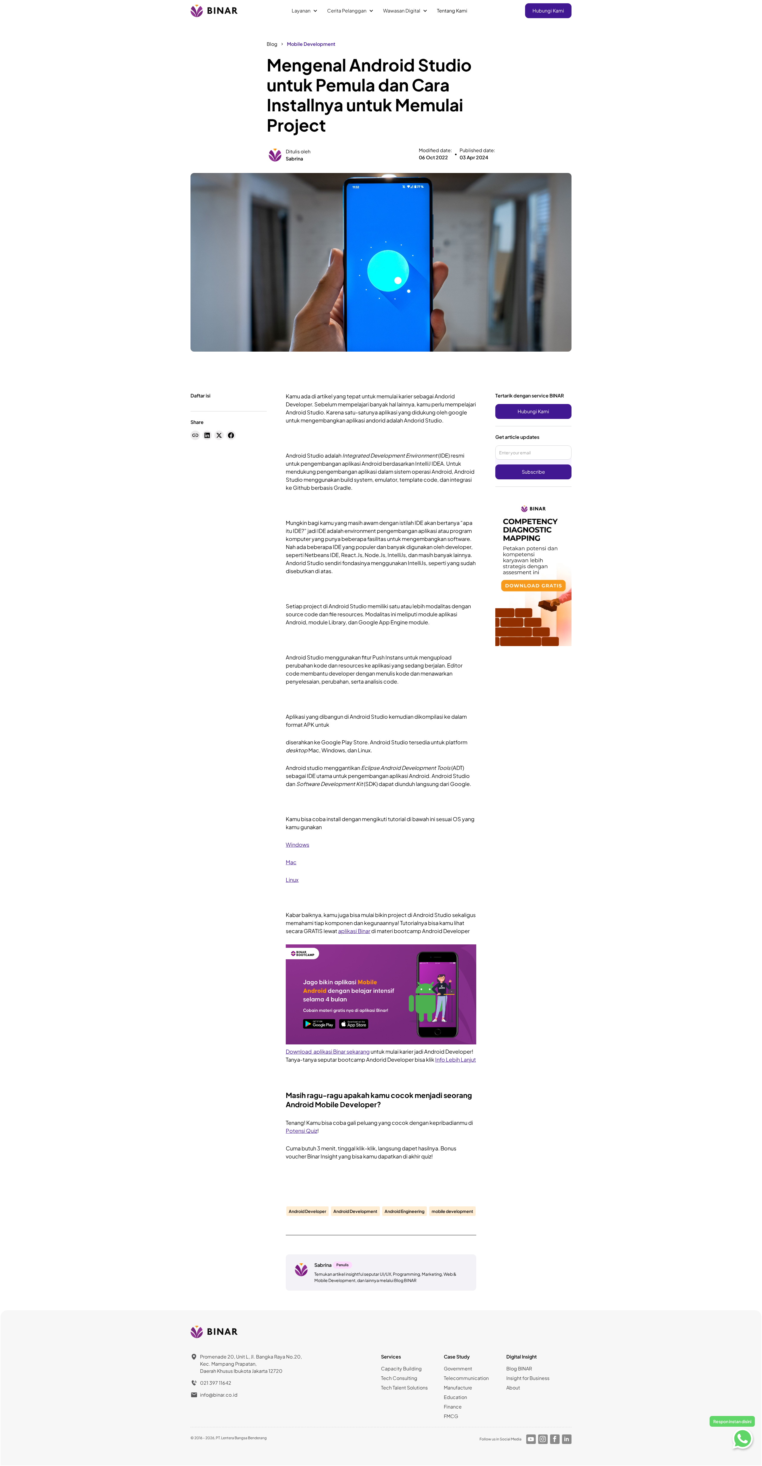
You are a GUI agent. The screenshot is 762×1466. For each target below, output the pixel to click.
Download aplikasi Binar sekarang (328, 1051)
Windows (297, 844)
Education (455, 1397)
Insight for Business (527, 1378)
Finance (453, 1406)
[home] (214, 11)
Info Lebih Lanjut (455, 1059)
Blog (272, 44)
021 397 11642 (215, 1383)
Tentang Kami (452, 10)
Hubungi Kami (548, 10)
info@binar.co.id (219, 1395)
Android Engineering (404, 1211)
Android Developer (307, 1211)
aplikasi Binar (354, 930)
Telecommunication (466, 1378)
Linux (292, 879)
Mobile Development (311, 44)
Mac (291, 862)
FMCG (451, 1416)
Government (458, 1368)
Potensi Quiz (301, 1130)
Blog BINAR (519, 1368)
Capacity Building (401, 1368)
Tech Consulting (399, 1378)
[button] (304, 10)
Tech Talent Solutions (404, 1387)
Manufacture (458, 1387)
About (513, 1387)
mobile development (452, 1211)
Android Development (355, 1211)
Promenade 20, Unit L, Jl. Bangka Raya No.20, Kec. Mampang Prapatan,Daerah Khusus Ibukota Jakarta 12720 (251, 1363)
